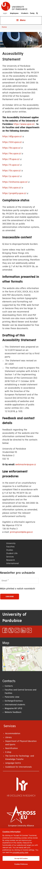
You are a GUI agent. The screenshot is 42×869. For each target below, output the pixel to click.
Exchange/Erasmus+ (14, 701)
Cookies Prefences (21, 864)
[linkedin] (23, 630)
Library (8, 737)
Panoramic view (12, 697)
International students (15, 705)
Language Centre (13, 763)
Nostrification (11, 748)
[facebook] (4, 630)
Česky (32, 13)
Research (10, 560)
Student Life (11, 553)
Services (10, 557)
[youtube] (29, 630)
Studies (9, 550)
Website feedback (13, 712)
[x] (11, 630)
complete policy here (20, 852)
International (12, 563)
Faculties (10, 547)
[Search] (37, 13)
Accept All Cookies (21, 858)
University (10, 543)
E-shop (8, 752)
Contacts (9, 686)
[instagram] (17, 630)
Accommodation (12, 733)
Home (4, 27)
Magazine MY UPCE (13, 708)
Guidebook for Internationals (18, 767)
